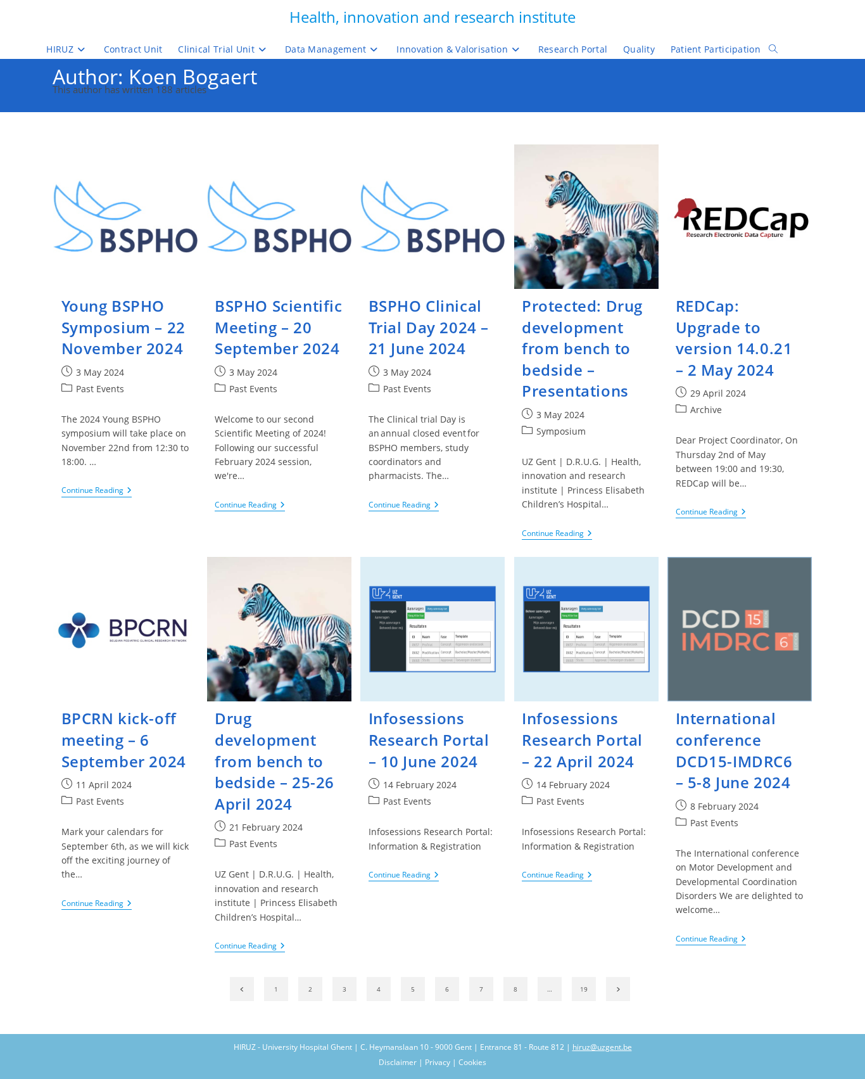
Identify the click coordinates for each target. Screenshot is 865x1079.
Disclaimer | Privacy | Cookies (432, 1062)
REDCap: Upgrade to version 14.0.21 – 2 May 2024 (734, 337)
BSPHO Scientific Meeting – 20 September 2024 (279, 327)
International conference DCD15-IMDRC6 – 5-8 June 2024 (734, 750)
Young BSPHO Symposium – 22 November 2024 (123, 327)
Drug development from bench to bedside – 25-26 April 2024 (274, 761)
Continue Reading (96, 491)
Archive (706, 410)
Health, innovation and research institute (432, 16)
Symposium (561, 431)
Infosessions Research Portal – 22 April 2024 (582, 739)
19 (584, 989)
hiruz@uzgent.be (602, 1047)
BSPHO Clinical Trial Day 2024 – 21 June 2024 (429, 327)
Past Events (100, 389)
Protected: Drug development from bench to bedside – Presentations (582, 348)
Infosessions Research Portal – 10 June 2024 (429, 739)
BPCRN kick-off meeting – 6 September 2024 (123, 739)
